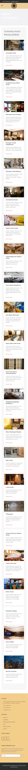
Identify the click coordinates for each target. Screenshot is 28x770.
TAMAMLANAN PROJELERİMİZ (9, 722)
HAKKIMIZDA (5, 719)
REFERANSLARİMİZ (7, 726)
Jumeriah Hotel (11, 53)
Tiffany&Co (9, 514)
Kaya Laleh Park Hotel (13, 343)
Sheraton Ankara (11, 611)
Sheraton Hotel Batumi (13, 171)
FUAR (4, 724)
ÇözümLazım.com (14, 767)
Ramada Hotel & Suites (13, 114)
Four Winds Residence (13, 285)
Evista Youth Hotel (12, 228)
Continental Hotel (12, 200)
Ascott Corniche (11, 671)
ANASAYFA (5, 717)
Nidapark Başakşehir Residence (12, 402)
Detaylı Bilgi (9, 65)
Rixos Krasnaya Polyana (13, 432)
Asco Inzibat (10, 642)
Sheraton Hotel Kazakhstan (11, 143)
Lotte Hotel (9, 487)
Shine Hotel (9, 592)
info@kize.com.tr (7, 710)
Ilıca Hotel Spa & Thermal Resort (11, 372)
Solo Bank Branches (12, 315)
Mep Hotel (9, 460)
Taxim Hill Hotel (11, 563)
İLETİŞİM (4, 728)
